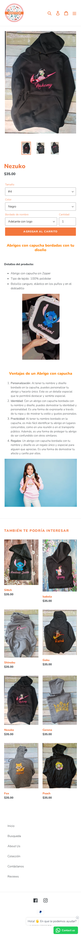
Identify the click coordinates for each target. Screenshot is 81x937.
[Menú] (74, 13)
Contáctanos (16, 866)
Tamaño (9, 184)
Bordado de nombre (16, 214)
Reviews (13, 876)
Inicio (11, 826)
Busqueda (14, 836)
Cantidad (64, 214)
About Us (14, 846)
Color (8, 199)
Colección (14, 856)
